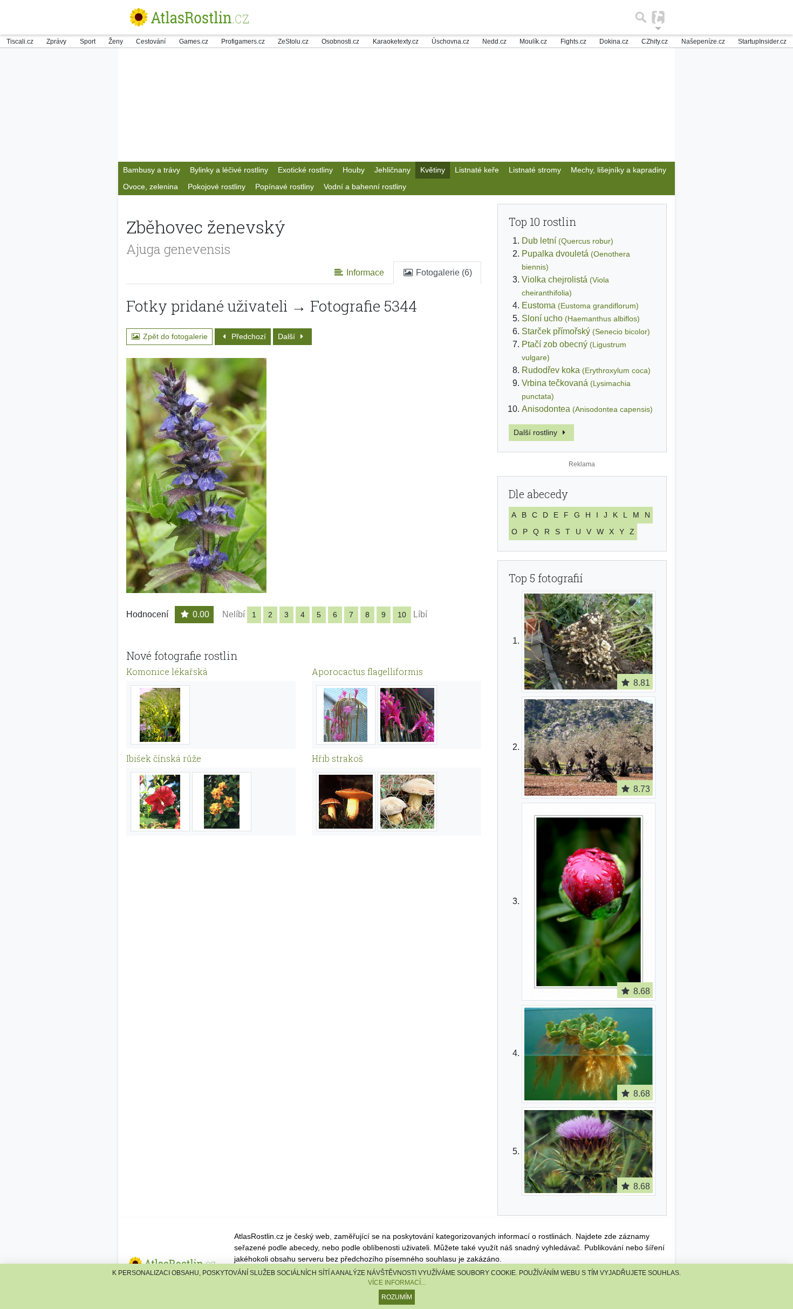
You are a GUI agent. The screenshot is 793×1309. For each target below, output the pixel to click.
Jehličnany (392, 170)
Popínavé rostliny (284, 186)
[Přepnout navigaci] (658, 17)
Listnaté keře (477, 170)
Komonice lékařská (167, 671)
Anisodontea (587, 409)
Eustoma (580, 305)
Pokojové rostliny (216, 186)
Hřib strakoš (337, 758)
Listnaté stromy (535, 170)
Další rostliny (536, 432)
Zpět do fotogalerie (174, 336)
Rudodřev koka (586, 370)
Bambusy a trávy (151, 170)
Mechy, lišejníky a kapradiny (618, 170)
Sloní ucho (581, 318)
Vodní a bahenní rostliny (365, 186)
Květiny (432, 170)
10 (402, 614)
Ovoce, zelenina (150, 186)
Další (287, 336)
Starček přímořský (586, 331)
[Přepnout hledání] (641, 17)
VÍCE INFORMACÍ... (397, 1282)
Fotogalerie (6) (443, 272)
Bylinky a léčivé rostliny (229, 170)
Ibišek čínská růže (163, 758)
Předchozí (247, 336)
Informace (364, 272)
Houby (354, 170)
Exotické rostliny (305, 170)
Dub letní (567, 240)
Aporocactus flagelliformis (367, 671)
